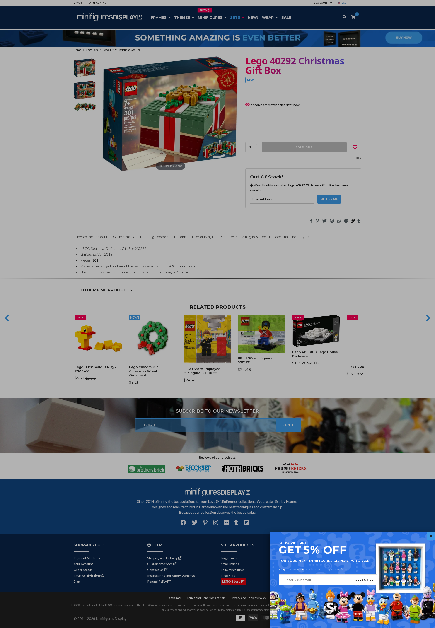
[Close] (431, 536)
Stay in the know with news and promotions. (313, 569)
